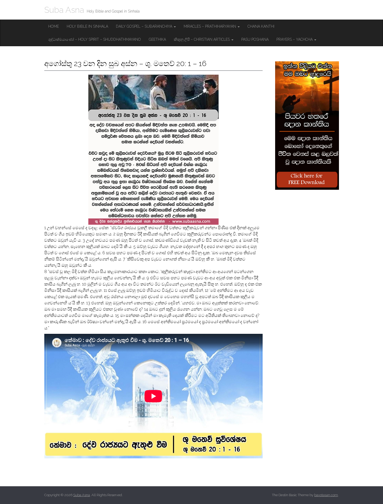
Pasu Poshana (255, 39)
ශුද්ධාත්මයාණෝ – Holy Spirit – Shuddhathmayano (94, 39)
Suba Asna (64, 10)
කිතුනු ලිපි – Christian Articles (202, 39)
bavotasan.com (326, 495)
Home (53, 26)
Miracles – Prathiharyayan (210, 26)
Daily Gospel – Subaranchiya (144, 26)
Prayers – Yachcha (295, 39)
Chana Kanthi (261, 26)
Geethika (157, 39)
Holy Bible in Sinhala (87, 26)
